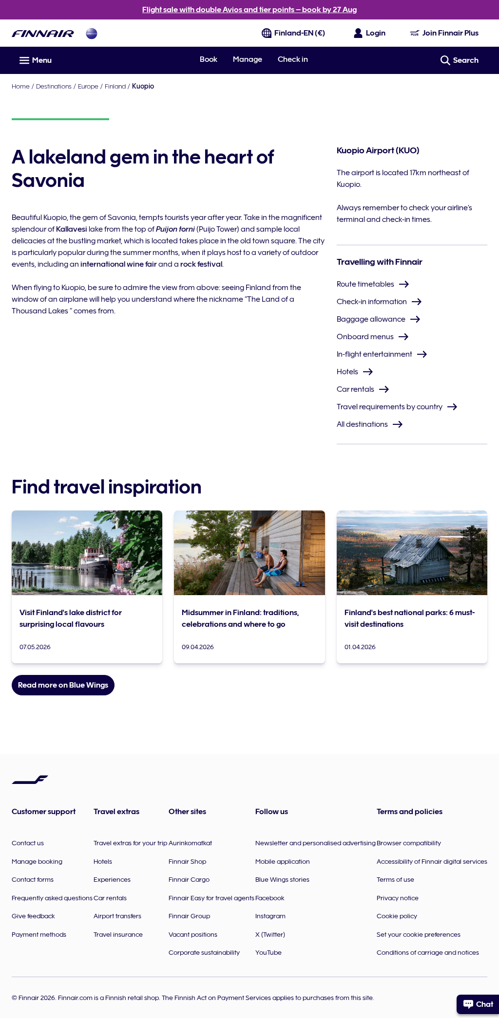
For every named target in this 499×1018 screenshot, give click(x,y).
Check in (293, 59)
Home (21, 86)
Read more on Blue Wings (63, 685)
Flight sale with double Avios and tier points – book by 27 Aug (249, 9)
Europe (88, 86)
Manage (247, 59)
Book (208, 59)
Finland (115, 86)
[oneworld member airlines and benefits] (91, 33)
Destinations (54, 86)
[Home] (43, 33)
